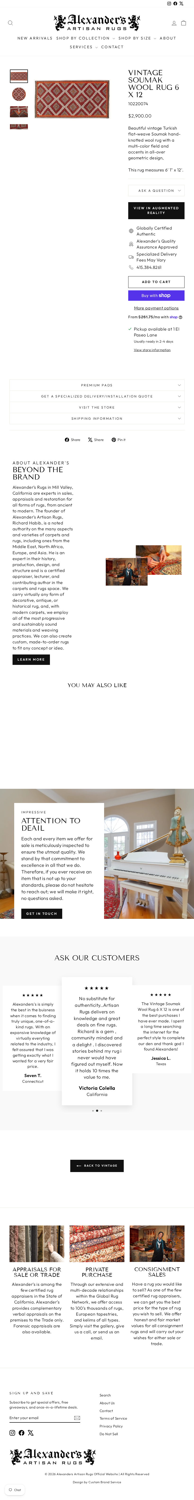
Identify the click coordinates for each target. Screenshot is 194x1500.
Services (82, 46)
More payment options (156, 308)
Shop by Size (136, 38)
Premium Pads (97, 385)
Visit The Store (97, 407)
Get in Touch (41, 913)
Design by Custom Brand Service (97, 1482)
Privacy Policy (111, 1426)
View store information (152, 350)
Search (105, 1395)
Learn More (31, 659)
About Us (107, 1403)
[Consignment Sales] (157, 1243)
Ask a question (156, 190)
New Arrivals (35, 38)
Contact (112, 46)
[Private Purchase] (97, 1243)
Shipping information (97, 418)
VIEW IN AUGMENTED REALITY (156, 210)
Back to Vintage (100, 1165)
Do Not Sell (109, 1434)
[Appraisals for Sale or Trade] (36, 1243)
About (168, 38)
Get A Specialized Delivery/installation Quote (97, 396)
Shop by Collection (83, 38)
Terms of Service (113, 1418)
